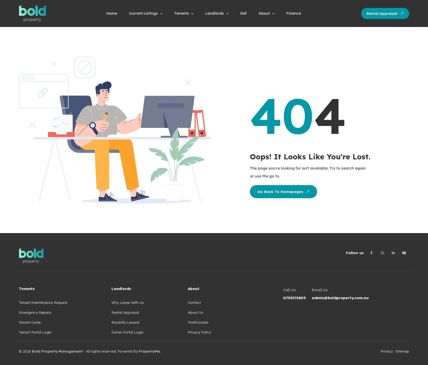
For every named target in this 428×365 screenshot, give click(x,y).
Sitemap (402, 351)
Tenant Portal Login (35, 332)
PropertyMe (149, 351)
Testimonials (198, 322)
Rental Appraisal (382, 13)
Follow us (355, 252)
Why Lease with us (127, 302)
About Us (195, 312)
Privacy (386, 351)
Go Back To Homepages (280, 191)
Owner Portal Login (127, 332)
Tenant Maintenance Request (43, 302)
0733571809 (294, 297)
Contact (194, 302)
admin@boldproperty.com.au (340, 297)
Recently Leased (125, 322)
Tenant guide (30, 322)
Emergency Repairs (35, 312)
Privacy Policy (199, 332)
